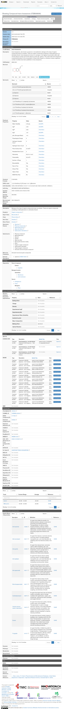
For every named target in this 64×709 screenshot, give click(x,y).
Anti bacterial (15, 526)
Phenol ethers (15, 217)
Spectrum (58, 341)
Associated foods (14, 21)
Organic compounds (17, 212)
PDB (28, 77)
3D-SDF (24, 77)
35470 (26, 607)
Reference (52, 297)
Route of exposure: (16, 263)
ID (24, 517)
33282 (26, 526)
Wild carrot (6, 503)
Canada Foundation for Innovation (6, 691)
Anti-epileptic (15, 559)
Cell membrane (22, 277)
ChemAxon (41, 129)
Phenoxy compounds (20, 226)
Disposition (6, 263)
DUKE (49, 501)
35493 (26, 549)
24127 (26, 633)
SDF (20, 77)
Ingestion (20, 268)
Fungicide (14, 633)
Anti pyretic (15, 549)
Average (37, 494)
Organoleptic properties (41, 21)
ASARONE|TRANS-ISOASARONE (20, 450)
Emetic (14, 620)
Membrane (20, 275)
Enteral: (17, 265)
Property (14, 297)
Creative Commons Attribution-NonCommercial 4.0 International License (41, 707)
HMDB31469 (15, 436)
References (49, 21)
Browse (11, 2)
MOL (16, 77)
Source (49, 84)
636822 (14, 420)
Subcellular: (18, 272)
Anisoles (14, 219)
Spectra (52, 18)
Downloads (26, 2)
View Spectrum (57, 360)
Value (39, 297)
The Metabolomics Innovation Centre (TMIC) (8, 694)
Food (16, 283)
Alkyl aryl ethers (19, 229)
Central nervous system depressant (17, 607)
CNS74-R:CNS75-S (17, 439)
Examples (39, 2)
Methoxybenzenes (19, 227)
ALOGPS (41, 124)
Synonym (14, 84)
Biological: (17, 285)
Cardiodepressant (16, 596)
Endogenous (18, 281)
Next (58, 116)
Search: (45, 80)
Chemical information (18, 18)
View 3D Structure (45, 77)
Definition (32, 517)
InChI (37, 77)
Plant (19, 288)
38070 (26, 596)
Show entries (18, 80)
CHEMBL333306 (16, 413)
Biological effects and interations (27, 21)
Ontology (34, 18)
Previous (44, 116)
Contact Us (53, 2)
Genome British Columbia (10, 702)
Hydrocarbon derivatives (21, 230)
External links (7, 21)
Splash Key (41, 339)
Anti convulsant (16, 539)
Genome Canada (47, 700)
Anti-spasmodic (16, 570)
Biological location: (16, 270)
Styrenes (17, 224)
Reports (33, 2)
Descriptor (15, 517)
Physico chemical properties (43, 18)
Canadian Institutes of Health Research (6, 688)
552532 (14, 411)
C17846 (14, 416)
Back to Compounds (56, 13)
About (46, 2)
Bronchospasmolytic (17, 584)
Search (18, 2)
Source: (14, 279)
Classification (27, 18)
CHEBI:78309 (23, 256)
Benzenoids (15, 214)
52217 (26, 539)
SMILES (32, 77)
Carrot (5, 501)
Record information (8, 18)
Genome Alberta (56, 700)
